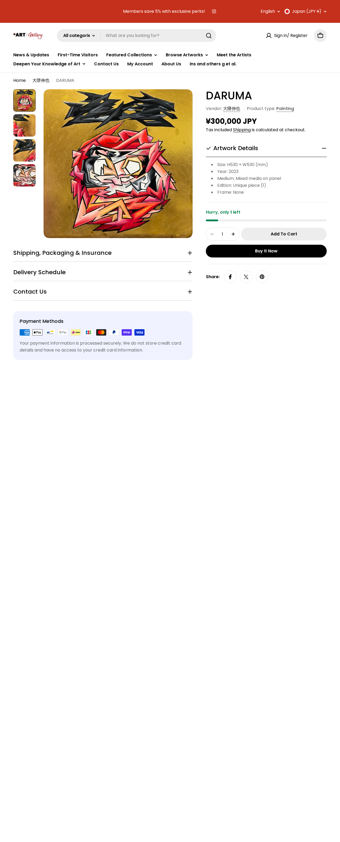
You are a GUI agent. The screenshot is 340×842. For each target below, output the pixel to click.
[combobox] (136, 35)
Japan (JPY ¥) (306, 11)
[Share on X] (246, 276)
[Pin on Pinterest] (262, 276)
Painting (285, 108)
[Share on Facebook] (230, 276)
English (268, 11)
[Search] (209, 35)
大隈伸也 (40, 80)
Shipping (242, 130)
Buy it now (266, 251)
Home (19, 80)
